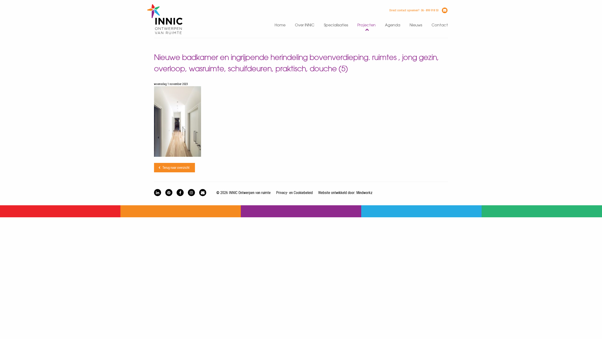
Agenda (392, 25)
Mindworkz (364, 192)
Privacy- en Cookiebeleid (294, 192)
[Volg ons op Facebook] (180, 192)
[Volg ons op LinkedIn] (157, 192)
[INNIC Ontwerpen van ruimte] (164, 33)
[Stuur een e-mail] (445, 10)
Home (280, 25)
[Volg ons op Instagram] (191, 192)
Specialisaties (336, 25)
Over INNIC (304, 25)
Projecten (366, 25)
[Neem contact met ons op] (202, 192)
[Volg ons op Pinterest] (168, 192)
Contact (440, 25)
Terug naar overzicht (176, 168)
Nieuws (416, 25)
